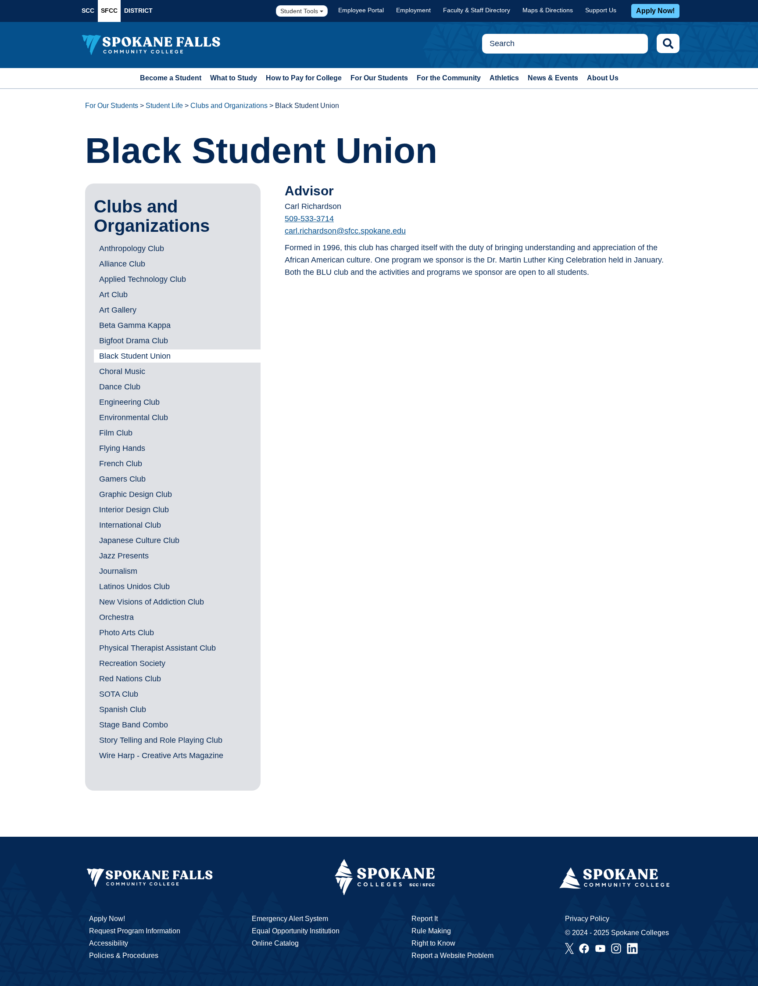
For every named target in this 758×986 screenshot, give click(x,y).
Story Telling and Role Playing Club (160, 740)
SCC (88, 10)
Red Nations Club (130, 678)
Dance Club (119, 386)
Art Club (113, 294)
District (138, 10)
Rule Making (431, 931)
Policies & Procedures (123, 955)
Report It (424, 918)
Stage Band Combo (133, 724)
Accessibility (108, 943)
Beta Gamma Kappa (135, 325)
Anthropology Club (131, 248)
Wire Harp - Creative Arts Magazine (161, 755)
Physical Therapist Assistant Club (157, 648)
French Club (120, 463)
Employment (413, 10)
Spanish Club (122, 709)
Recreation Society (132, 663)
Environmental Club (133, 417)
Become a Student (170, 78)
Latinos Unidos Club (134, 586)
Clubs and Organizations (229, 105)
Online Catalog (275, 943)
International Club (130, 525)
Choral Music (122, 371)
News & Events (553, 78)
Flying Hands (122, 448)
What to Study (233, 78)
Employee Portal (361, 10)
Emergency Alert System (290, 918)
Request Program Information (134, 931)
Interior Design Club (134, 509)
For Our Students (379, 78)
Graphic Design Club (135, 494)
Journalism (118, 571)
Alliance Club (122, 263)
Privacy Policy (587, 918)
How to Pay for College (304, 78)
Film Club (115, 432)
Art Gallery (117, 310)
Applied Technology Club (142, 279)
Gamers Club (122, 479)
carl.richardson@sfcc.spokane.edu (345, 231)
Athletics (504, 78)
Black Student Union (135, 356)
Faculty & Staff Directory (476, 10)
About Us (603, 78)
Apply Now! (655, 10)
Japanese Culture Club (139, 540)
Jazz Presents (124, 555)
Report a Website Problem (452, 955)
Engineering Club (129, 402)
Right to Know (433, 943)
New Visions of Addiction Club (151, 601)
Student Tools (300, 10)
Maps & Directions (547, 10)
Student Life (164, 105)
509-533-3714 (309, 218)
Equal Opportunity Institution (296, 931)
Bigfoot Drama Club (133, 340)
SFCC (109, 10)
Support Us (600, 10)
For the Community (449, 78)
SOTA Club (118, 694)
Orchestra (116, 617)
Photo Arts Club (126, 632)
